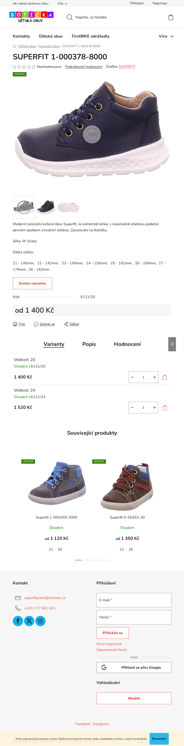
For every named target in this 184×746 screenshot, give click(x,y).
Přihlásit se (113, 632)
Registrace (160, 3)
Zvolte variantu (32, 283)
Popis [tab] (89, 344)
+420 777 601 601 (40, 608)
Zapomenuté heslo (111, 649)
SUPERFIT (127, 66)
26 (60, 549)
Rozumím (159, 739)
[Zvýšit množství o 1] (154, 377)
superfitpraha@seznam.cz (44, 597)
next (167, 508)
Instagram (101, 724)
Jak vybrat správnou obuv (30, 3)
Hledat (134, 698)
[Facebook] (18, 621)
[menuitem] (21, 36)
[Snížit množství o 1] (132, 377)
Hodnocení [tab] (127, 344)
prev (16, 508)
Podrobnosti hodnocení (83, 66)
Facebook (82, 724)
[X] (29, 621)
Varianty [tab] (54, 344)
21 (51, 549)
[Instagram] (40, 621)
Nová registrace (109, 643)
